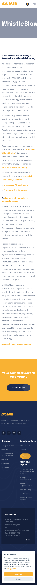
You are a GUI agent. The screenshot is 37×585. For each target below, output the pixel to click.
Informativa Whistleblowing (14, 167)
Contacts (5, 468)
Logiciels (4, 460)
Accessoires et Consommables (7, 455)
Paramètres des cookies (26, 499)
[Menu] (34, 4)
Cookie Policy (25, 494)
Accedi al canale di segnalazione (16, 344)
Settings (18, 579)
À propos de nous (8, 446)
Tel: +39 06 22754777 (12, 533)
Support (23, 450)
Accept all (18, 574)
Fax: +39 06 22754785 (12, 535)
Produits (4, 450)
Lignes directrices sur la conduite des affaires (27, 472)
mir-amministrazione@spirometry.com (17, 529)
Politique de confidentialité (25, 479)
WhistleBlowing (25, 490)
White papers (25, 446)
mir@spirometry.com (12, 525)
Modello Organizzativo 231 (26, 485)
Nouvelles (5, 464)
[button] (28, 4)
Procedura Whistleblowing (15, 190)
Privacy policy (11, 569)
